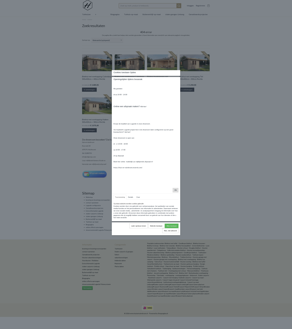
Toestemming (120, 197)
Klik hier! (143, 106)
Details (130, 197)
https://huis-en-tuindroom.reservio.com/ (127, 167)
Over (138, 197)
